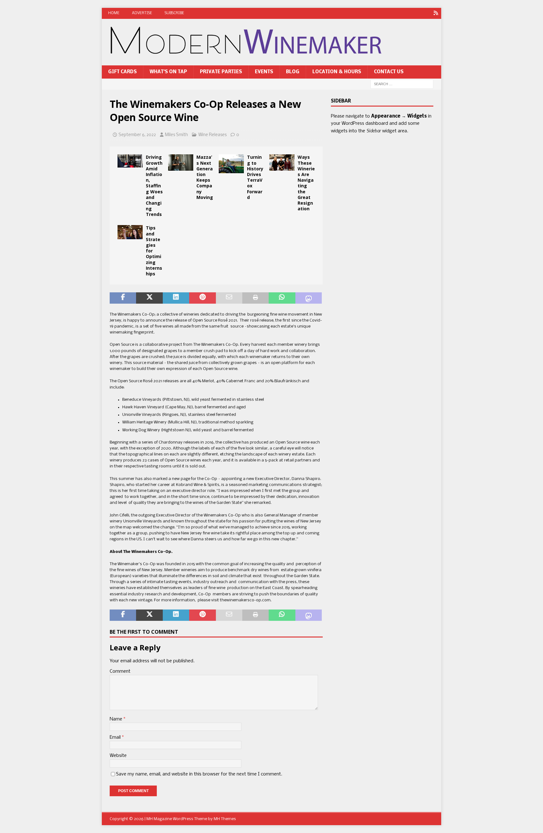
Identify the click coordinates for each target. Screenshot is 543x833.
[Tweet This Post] (149, 298)
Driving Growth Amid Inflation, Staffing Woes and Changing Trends (154, 185)
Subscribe (174, 13)
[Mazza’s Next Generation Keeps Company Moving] (180, 162)
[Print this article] (255, 298)
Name (116, 719)
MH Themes (225, 819)
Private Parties (221, 71)
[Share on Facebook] (123, 298)
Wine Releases (212, 135)
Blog (292, 71)
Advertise (142, 13)
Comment (120, 671)
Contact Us (388, 71)
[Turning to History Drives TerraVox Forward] (231, 163)
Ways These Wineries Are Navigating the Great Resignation (306, 183)
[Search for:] (401, 84)
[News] (435, 13)
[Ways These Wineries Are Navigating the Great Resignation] (281, 162)
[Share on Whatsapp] (282, 298)
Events (264, 71)
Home (113, 13)
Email (116, 737)
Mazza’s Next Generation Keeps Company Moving (204, 177)
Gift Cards (122, 71)
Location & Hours (336, 71)
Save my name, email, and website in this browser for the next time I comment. (199, 774)
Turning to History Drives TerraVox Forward (255, 177)
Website (118, 755)
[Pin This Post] (202, 298)
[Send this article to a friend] (229, 298)
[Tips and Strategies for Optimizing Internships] (130, 232)
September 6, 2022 (137, 135)
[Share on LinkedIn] (176, 298)
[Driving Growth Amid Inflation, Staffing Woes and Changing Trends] (130, 161)
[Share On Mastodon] (308, 298)
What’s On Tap (168, 71)
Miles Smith (176, 135)
